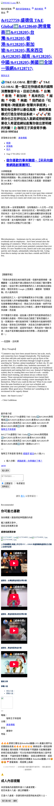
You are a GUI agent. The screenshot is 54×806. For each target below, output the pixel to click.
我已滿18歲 (6, 801)
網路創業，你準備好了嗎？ (29, 461)
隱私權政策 (46, 767)
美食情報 (22, 138)
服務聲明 (28, 770)
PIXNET (12, 767)
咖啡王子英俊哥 (8, 429)
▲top (3, 465)
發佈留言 (5, 486)
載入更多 (5, 471)
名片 (8, 149)
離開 (15, 801)
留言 (32, 453)
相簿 (8, 143)
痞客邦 (26, 453)
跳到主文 (5, 75)
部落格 (9, 146)
